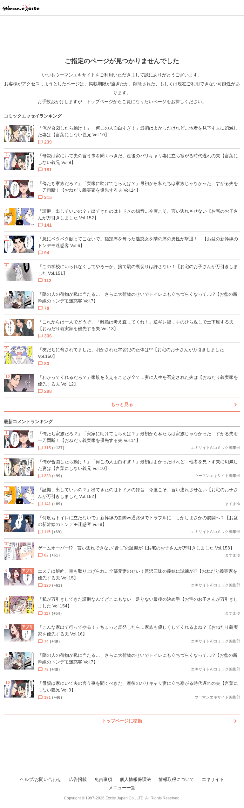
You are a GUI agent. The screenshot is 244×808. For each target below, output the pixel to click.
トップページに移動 (122, 720)
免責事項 (103, 779)
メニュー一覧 (122, 787)
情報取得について (176, 779)
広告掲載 (78, 779)
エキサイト (213, 779)
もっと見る (122, 404)
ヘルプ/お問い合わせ (40, 779)
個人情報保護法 (135, 779)
